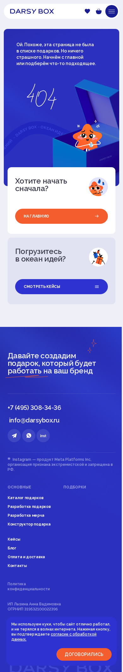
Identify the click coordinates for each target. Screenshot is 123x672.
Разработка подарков (29, 506)
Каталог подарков (25, 498)
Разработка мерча (26, 515)
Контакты (17, 566)
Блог (12, 548)
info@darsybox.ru (34, 420)
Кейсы (14, 539)
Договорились (84, 654)
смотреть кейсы (42, 286)
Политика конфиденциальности (29, 586)
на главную (36, 216)
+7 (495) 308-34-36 (34, 407)
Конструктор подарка (29, 524)
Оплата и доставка (26, 557)
